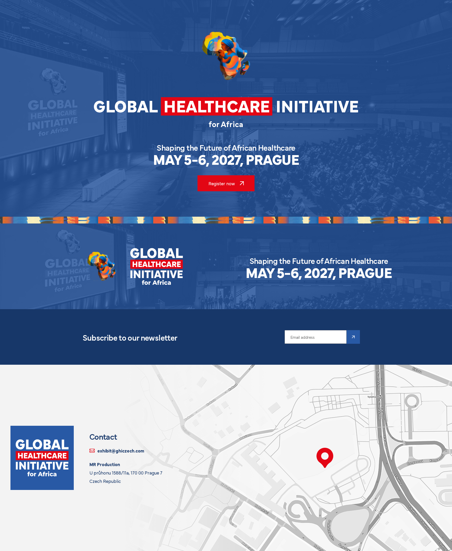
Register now (221, 183)
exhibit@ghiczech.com (120, 450)
